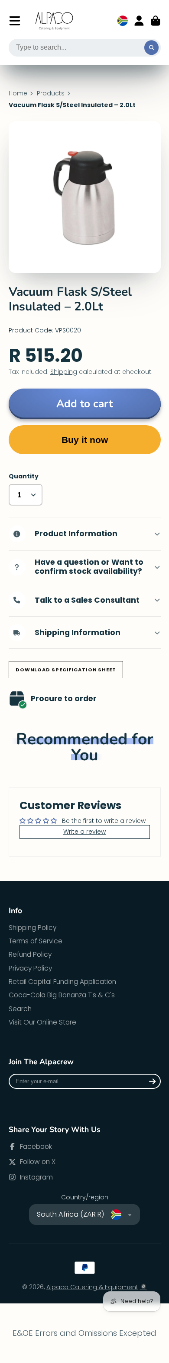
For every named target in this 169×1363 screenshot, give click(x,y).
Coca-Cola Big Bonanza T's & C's (62, 994)
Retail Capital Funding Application (62, 981)
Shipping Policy (32, 927)
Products (51, 93)
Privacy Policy (30, 968)
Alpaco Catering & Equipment (92, 1287)
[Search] (151, 48)
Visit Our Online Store (42, 1022)
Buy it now (85, 440)
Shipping (63, 371)
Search (20, 1008)
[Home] (54, 21)
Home (18, 93)
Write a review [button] (84, 831)
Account (139, 21)
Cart (155, 21)
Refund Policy (30, 954)
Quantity (24, 476)
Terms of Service (35, 941)
